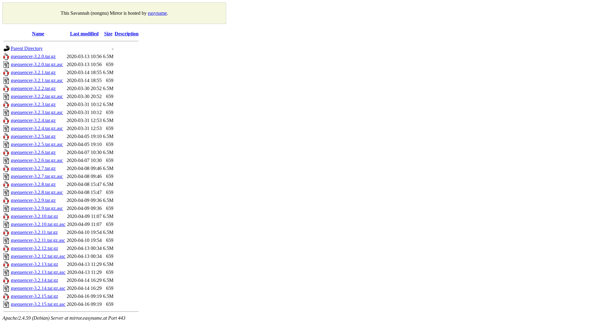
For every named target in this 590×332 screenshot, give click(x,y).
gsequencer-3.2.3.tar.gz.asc (37, 112)
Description (127, 33)
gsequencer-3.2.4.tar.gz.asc (37, 128)
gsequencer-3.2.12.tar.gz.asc (38, 256)
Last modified (84, 33)
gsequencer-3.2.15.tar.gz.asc (38, 304)
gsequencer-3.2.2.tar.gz (33, 88)
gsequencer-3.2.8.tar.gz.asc (37, 192)
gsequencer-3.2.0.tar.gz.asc (37, 64)
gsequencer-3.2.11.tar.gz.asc (38, 240)
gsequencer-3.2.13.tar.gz (34, 264)
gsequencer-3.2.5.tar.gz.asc (37, 144)
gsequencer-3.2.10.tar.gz (34, 216)
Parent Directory (27, 48)
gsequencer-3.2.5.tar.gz (33, 136)
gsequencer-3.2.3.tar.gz (33, 104)
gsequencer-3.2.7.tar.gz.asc (37, 176)
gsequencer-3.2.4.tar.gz (33, 120)
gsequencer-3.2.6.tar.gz (33, 152)
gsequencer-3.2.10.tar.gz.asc (38, 224)
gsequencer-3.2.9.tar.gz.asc (37, 208)
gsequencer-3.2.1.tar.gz (33, 72)
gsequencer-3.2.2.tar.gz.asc (37, 96)
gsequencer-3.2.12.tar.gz (34, 248)
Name (38, 33)
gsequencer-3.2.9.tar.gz (33, 200)
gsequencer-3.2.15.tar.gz (34, 296)
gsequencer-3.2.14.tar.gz (34, 280)
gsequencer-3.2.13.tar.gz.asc (38, 272)
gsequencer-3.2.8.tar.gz (33, 184)
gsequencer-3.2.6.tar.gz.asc (37, 160)
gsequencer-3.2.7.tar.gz (33, 168)
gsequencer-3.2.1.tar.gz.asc (37, 80)
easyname (157, 13)
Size (108, 33)
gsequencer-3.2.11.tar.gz (34, 232)
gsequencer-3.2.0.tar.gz (33, 56)
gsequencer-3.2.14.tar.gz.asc (38, 288)
